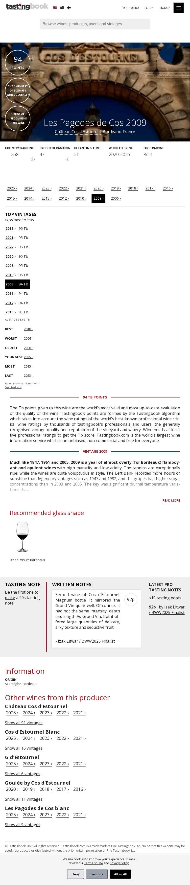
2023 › (46, 188)
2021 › (81, 188)
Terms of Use (93, 863)
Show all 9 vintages (22, 824)
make (10, 597)
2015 (9, 312)
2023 (9, 265)
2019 (9, 275)
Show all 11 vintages (24, 799)
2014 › (29, 198)
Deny (75, 874)
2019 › (116, 188)
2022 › (64, 188)
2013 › (46, 198)
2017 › (150, 188)
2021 (9, 237)
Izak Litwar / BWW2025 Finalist (167, 609)
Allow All (120, 874)
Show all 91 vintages (24, 722)
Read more (171, 500)
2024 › (29, 188)
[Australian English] (62, 7)
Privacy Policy (119, 863)
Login (149, 8)
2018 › (133, 188)
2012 (9, 303)
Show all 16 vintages (24, 748)
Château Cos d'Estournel (78, 131)
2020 (9, 256)
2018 (9, 228)
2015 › (12, 198)
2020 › (98, 188)
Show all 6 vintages (22, 773)
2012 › (64, 198)
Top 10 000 (130, 8)
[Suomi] (69, 7)
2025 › (12, 188)
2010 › (81, 198)
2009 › (98, 198)
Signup (165, 8)
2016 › (168, 188)
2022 (9, 247)
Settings (97, 874)
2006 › (116, 198)
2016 (9, 293)
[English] (55, 7)
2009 (9, 284)
